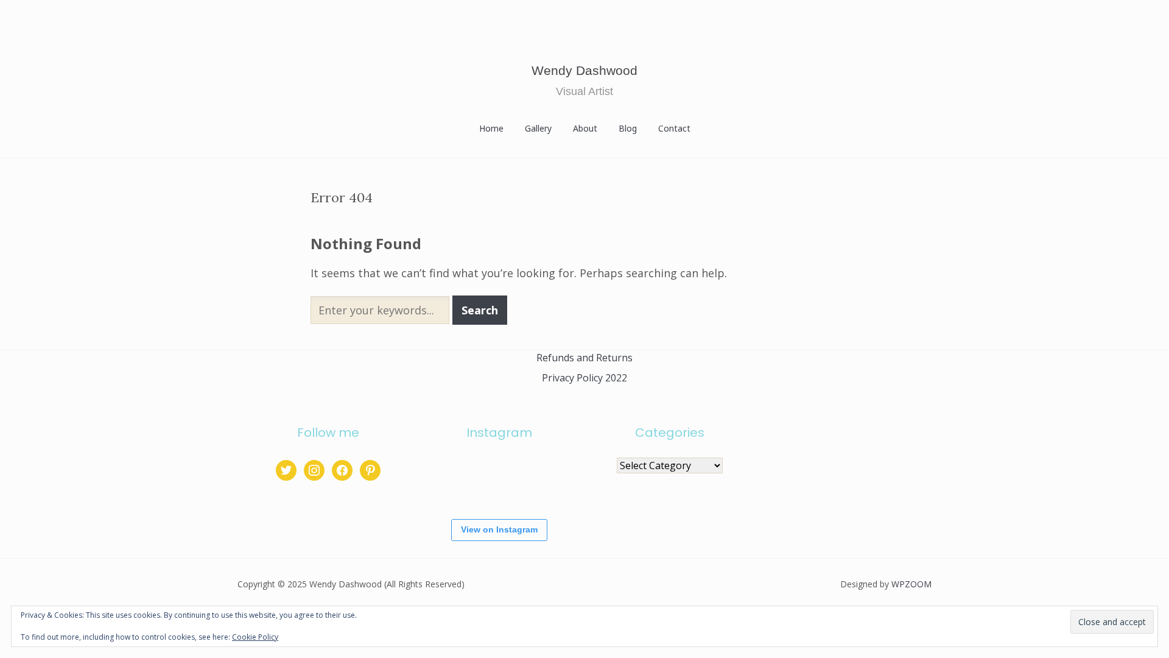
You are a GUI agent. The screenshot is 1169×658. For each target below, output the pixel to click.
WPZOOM (911, 584)
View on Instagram (499, 529)
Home (491, 128)
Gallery (538, 128)
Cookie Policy (255, 637)
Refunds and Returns (584, 357)
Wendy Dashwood (584, 70)
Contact (674, 128)
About (585, 128)
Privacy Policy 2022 (584, 377)
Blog (628, 128)
